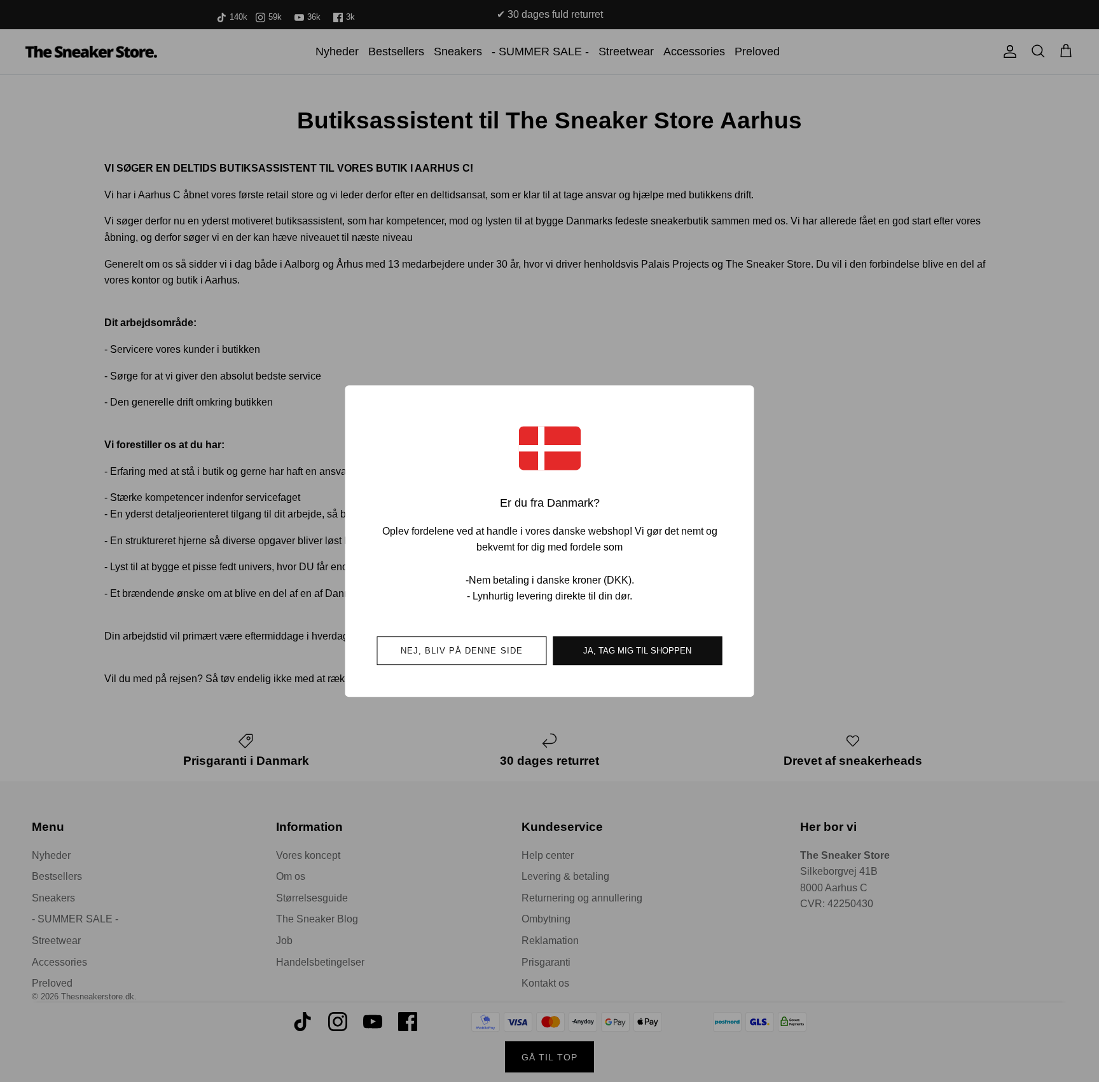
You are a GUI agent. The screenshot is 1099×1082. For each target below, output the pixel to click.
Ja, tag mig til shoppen (637, 650)
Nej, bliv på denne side (462, 650)
